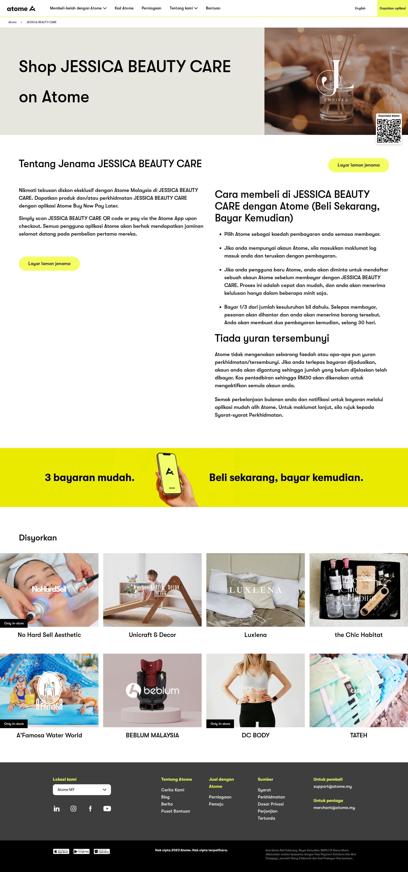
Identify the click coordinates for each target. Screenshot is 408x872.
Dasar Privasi (271, 804)
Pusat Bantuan (175, 811)
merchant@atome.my (334, 807)
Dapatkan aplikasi (393, 8)
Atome (12, 22)
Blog (165, 797)
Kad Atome (124, 8)
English (360, 8)
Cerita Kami (172, 790)
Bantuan (213, 8)
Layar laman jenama (49, 263)
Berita (167, 804)
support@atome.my (333, 786)
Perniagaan (152, 8)
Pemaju (216, 804)
